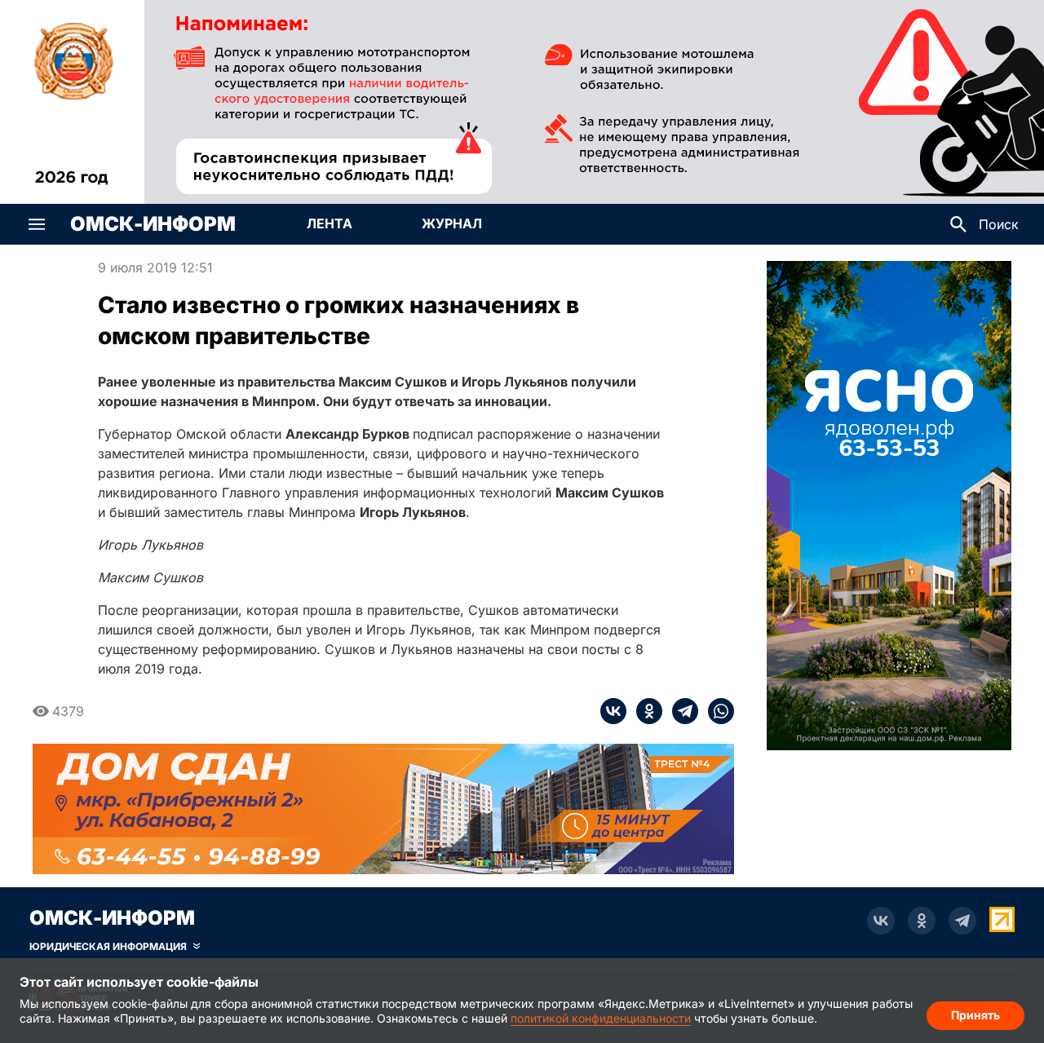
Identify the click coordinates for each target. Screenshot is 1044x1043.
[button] (36, 224)
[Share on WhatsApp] (716, 711)
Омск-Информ (153, 224)
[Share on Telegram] (680, 711)
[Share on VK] (613, 711)
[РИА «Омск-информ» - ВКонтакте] (881, 921)
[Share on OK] (644, 711)
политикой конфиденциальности (601, 1018)
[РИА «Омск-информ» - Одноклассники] (922, 921)
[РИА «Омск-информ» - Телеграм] (962, 921)
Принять (975, 1015)
